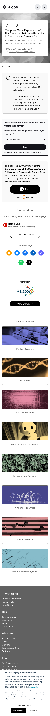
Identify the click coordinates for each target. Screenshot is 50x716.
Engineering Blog (10, 648)
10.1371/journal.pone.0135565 (22, 52)
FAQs (4, 623)
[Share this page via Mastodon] (41, 252)
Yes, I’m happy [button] (18, 711)
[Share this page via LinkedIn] (33, 252)
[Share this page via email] (9, 252)
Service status (9, 617)
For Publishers (9, 666)
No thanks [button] (33, 711)
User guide (7, 620)
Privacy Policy (8, 602)
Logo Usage (7, 605)
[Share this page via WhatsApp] (21, 262)
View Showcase (25, 304)
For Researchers (10, 663)
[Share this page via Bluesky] (17, 252)
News (4, 641)
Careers (6, 645)
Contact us (7, 626)
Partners (6, 651)
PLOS (7, 66)
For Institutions (9, 669)
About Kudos (8, 638)
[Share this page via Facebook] (25, 252)
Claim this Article (25, 234)
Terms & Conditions (11, 598)
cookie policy (33, 687)
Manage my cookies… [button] (25, 705)
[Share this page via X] (29, 262)
